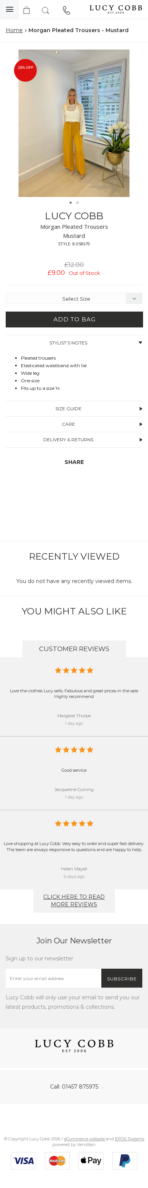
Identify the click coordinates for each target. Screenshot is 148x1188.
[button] (134, 56)
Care (68, 424)
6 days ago (74, 876)
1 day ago (74, 723)
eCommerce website (85, 1138)
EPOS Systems (129, 1138)
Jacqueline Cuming (74, 789)
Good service (74, 770)
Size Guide (68, 408)
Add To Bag (75, 319)
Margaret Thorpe (74, 715)
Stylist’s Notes (68, 343)
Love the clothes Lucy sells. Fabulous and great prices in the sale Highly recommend (74, 693)
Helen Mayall (74, 869)
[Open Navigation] (9, 9)
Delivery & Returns (68, 439)
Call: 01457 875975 (74, 1086)
